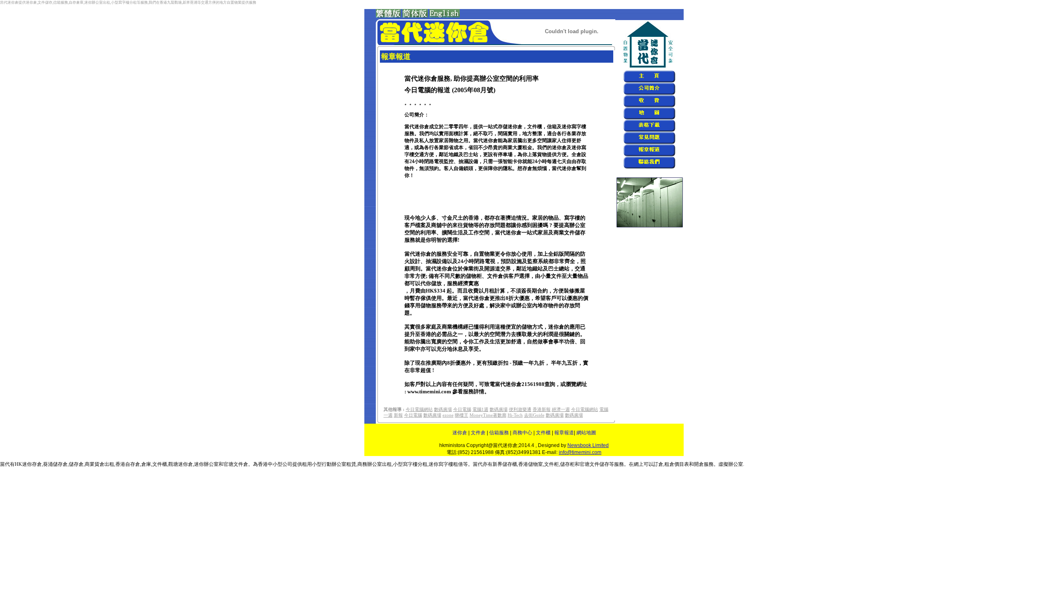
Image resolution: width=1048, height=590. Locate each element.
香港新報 (542, 409)
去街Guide (534, 415)
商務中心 (522, 433)
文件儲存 (599, 464)
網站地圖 (586, 433)
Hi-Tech (515, 415)
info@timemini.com (580, 452)
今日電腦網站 (419, 409)
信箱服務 (499, 433)
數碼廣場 (443, 409)
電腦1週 (480, 409)
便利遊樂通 (520, 409)
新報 (398, 415)
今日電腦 (462, 409)
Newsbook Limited (588, 445)
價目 (679, 464)
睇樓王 (461, 415)
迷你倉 (459, 433)
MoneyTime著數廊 (488, 415)
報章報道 (564, 433)
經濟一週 (561, 409)
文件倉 (478, 433)
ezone (448, 415)
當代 (478, 464)
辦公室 (374, 464)
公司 (287, 464)
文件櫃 (543, 433)
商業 (90, 464)
